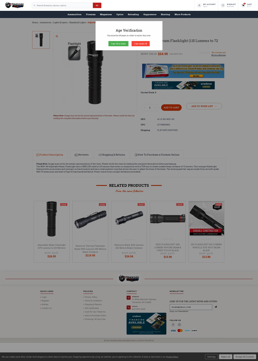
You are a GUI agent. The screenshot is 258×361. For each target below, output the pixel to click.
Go (97, 5)
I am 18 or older (118, 43)
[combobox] (65, 5)
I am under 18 (140, 43)
